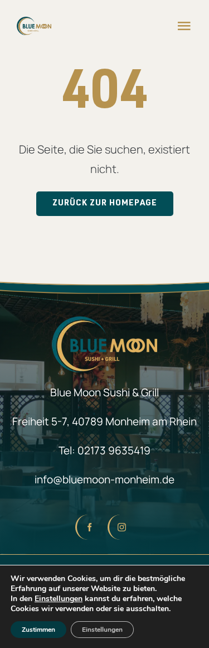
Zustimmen (38, 629)
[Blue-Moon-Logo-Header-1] (34, 22)
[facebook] (88, 527)
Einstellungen (58, 599)
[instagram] (121, 527)
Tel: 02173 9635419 (104, 450)
